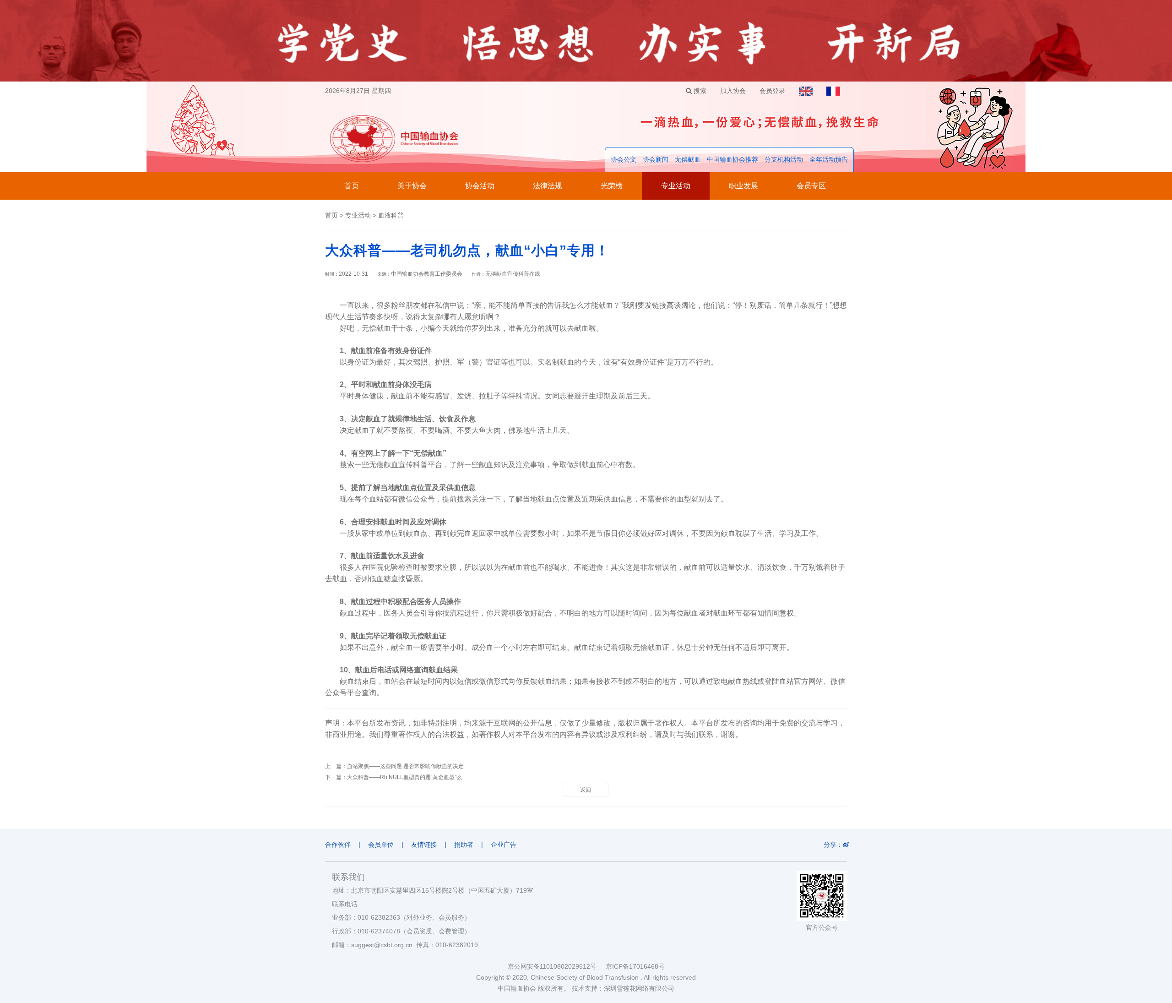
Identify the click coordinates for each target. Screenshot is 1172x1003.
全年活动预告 (828, 159)
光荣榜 (612, 186)
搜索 (699, 90)
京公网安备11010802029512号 (557, 966)
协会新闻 (655, 159)
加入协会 (733, 90)
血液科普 (391, 215)
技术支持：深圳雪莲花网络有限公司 (623, 988)
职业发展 (743, 186)
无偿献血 (687, 159)
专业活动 (675, 186)
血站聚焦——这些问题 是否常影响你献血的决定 (405, 766)
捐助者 (463, 844)
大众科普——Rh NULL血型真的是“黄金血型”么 (404, 777)
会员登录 (772, 90)
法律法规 (547, 186)
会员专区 (811, 186)
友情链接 (424, 844)
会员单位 (381, 844)
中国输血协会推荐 (732, 159)
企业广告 (503, 844)
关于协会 (412, 186)
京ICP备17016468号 (635, 966)
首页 (351, 186)
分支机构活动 (784, 159)
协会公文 (623, 159)
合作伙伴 (338, 844)
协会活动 (479, 186)
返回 (585, 790)
